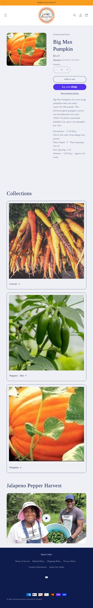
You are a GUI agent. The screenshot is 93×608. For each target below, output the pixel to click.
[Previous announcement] (5, 2)
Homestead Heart (19, 599)
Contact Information (38, 567)
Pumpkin (14, 467)
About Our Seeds (56, 567)
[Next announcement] (88, 2)
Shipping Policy (54, 561)
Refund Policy (38, 561)
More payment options (70, 93)
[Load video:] (46, 518)
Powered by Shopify (34, 599)
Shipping (57, 60)
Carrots (13, 283)
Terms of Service (22, 561)
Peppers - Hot (16, 375)
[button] (5, 15)
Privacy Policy (69, 561)
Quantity (57, 64)
